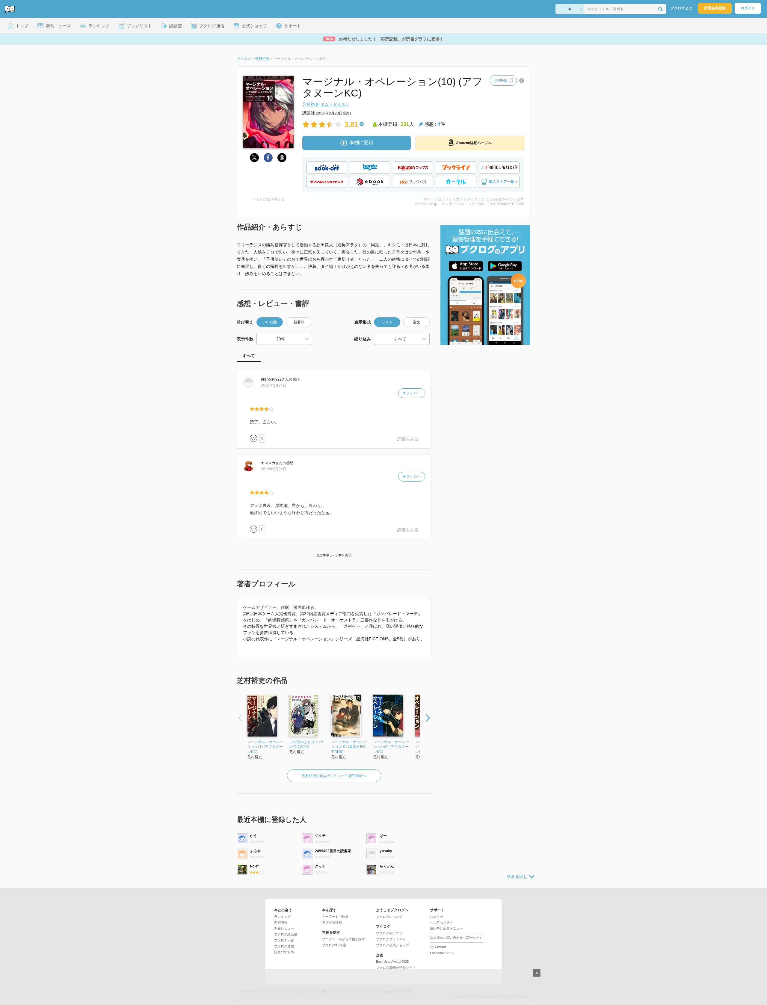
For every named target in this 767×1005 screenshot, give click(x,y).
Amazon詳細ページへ (474, 143)
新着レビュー (284, 928)
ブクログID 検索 (334, 945)
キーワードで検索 (335, 916)
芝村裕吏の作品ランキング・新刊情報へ (334, 776)
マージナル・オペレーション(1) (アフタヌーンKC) (265, 747)
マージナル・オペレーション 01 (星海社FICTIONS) (349, 747)
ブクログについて (389, 916)
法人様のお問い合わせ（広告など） (456, 937)
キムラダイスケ (335, 104)
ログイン (748, 8)
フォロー (413, 393)
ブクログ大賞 (284, 940)
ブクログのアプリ (389, 933)
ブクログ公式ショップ (392, 945)
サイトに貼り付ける (268, 199)
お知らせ (436, 916)
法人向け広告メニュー (446, 928)
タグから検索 (332, 922)
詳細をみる (407, 439)
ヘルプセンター (441, 922)
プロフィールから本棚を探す (343, 939)
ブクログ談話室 (285, 934)
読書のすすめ (284, 952)
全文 (416, 322)
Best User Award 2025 (392, 961)
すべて (248, 355)
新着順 (299, 322)
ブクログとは (681, 8)
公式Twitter (438, 947)
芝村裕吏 (310, 104)
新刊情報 (280, 922)
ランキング (282, 916)
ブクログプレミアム (391, 939)
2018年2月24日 (273, 385)
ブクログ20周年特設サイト (396, 967)
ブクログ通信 (284, 946)
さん (275, 379)
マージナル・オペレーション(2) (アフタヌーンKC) (391, 747)
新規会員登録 (715, 8)
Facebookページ (442, 953)
